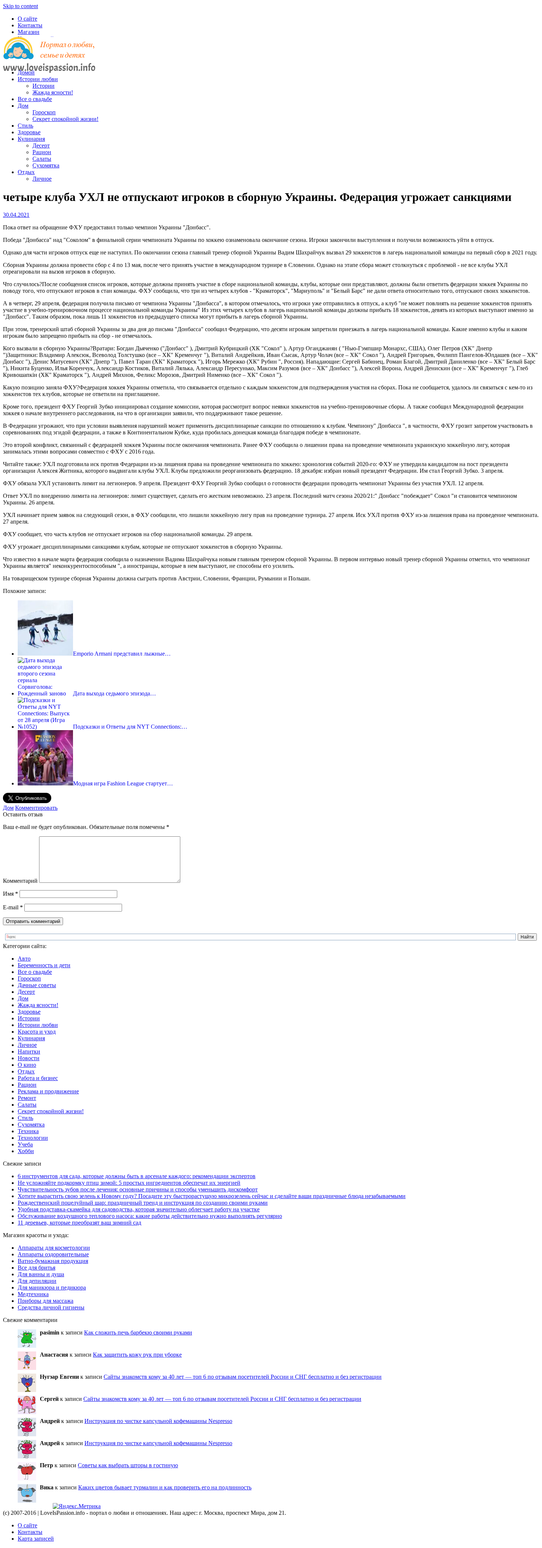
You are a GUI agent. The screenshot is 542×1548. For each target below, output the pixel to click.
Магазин (28, 32)
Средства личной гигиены (51, 1307)
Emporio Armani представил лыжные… (122, 653)
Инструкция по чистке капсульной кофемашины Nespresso (158, 1421)
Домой (26, 72)
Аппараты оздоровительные (53, 1254)
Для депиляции (37, 1281)
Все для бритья (36, 1267)
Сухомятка (45, 165)
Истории (43, 86)
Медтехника (33, 1294)
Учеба (25, 1144)
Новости (28, 1058)
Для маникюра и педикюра (52, 1287)
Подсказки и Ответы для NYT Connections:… (130, 726)
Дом (23, 106)
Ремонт (27, 1098)
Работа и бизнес (38, 1078)
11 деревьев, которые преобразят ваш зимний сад (79, 1222)
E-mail (13, 907)
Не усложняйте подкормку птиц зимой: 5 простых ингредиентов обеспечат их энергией (129, 1183)
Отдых (26, 172)
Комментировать (36, 808)
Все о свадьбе (35, 99)
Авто (24, 958)
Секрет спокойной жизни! (65, 119)
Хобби (26, 1151)
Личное (42, 179)
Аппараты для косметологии (54, 1248)
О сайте (27, 18)
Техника (28, 1131)
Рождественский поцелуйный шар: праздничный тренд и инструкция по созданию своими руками (143, 1203)
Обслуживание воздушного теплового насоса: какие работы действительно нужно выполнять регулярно (150, 1216)
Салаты (41, 159)
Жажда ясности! (52, 92)
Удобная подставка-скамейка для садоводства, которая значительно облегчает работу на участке (139, 1209)
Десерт (41, 145)
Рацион (41, 152)
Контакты (30, 25)
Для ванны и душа (41, 1274)
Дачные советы (37, 985)
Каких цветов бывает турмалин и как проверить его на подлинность (164, 1487)
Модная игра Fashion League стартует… (123, 783)
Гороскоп (44, 112)
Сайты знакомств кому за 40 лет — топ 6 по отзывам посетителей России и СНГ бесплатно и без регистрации (243, 1377)
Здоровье (29, 132)
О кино (27, 1065)
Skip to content (20, 6)
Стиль (25, 125)
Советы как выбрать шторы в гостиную (128, 1465)
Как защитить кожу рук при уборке (137, 1354)
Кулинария (31, 139)
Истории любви (38, 79)
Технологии (33, 1138)
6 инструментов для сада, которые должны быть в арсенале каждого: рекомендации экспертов (137, 1176)
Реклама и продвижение (48, 1091)
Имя (10, 894)
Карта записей (36, 1538)
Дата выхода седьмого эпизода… (114, 693)
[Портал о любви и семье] (49, 60)
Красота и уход (37, 1031)
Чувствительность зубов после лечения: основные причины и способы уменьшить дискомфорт (138, 1189)
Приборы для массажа (45, 1301)
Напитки (29, 1051)
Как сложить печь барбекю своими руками (138, 1332)
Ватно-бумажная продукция (53, 1261)
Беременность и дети (44, 965)
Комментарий (20, 881)
